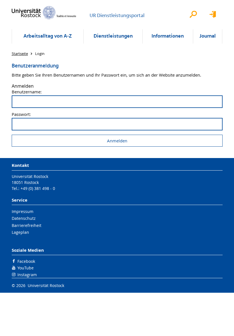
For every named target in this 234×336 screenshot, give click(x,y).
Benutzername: (27, 92)
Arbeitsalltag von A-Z (47, 36)
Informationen (168, 36)
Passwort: (21, 114)
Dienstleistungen (113, 36)
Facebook (26, 261)
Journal (207, 36)
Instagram (27, 274)
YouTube (25, 268)
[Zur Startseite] (44, 13)
